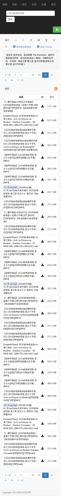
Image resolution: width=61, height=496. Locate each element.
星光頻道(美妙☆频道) (30, 58)
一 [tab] (16, 40)
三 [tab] (31, 40)
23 (5, 80)
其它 (53, 4)
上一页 (8, 75)
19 (33, 75)
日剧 (14, 4)
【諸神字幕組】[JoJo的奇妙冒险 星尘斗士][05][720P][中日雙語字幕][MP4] (20, 372)
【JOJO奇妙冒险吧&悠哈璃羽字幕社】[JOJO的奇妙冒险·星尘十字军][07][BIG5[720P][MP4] (19, 204)
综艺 (24, 4)
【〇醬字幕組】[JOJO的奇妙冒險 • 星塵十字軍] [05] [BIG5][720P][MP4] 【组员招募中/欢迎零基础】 (20, 436)
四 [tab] (39, 40)
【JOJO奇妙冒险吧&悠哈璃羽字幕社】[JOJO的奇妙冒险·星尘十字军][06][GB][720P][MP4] (19, 336)
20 (39, 75)
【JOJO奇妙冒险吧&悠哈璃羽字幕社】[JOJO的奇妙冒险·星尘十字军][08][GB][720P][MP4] (19, 133)
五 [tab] (46, 40)
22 (52, 75)
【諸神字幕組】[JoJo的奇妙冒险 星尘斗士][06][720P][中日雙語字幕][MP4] (20, 276)
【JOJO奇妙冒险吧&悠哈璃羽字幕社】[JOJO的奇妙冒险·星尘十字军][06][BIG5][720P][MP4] (19, 325)
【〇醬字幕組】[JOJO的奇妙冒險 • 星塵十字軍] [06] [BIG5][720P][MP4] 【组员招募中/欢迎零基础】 (20, 301)
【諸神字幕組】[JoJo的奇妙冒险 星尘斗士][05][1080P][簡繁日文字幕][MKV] (20, 361)
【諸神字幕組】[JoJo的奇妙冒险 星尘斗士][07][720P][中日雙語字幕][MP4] (20, 179)
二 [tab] (23, 40)
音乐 (34, 4)
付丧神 (13, 61)
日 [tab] (6, 46)
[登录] (57, 30)
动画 (4, 4)
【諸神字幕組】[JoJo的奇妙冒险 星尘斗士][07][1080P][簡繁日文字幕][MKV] (20, 158)
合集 (43, 4)
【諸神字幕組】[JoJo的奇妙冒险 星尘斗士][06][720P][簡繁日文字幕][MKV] (20, 254)
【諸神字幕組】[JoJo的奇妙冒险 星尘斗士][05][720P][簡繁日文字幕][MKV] (20, 383)
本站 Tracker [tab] (46, 47)
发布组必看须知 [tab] (23, 47)
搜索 (10, 19)
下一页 (20, 80)
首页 (7, 88)
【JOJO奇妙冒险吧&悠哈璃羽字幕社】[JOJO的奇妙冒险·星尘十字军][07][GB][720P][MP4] (19, 229)
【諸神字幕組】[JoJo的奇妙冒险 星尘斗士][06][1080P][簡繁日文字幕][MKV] (20, 265)
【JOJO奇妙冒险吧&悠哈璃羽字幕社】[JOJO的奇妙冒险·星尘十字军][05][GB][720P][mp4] (19, 461)
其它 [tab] (7, 40)
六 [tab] (54, 40)
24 (12, 80)
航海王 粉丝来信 (14, 55)
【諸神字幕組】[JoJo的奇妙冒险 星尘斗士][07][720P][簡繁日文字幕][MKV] (20, 168)
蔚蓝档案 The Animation (35, 55)
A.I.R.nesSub (10, 187)
